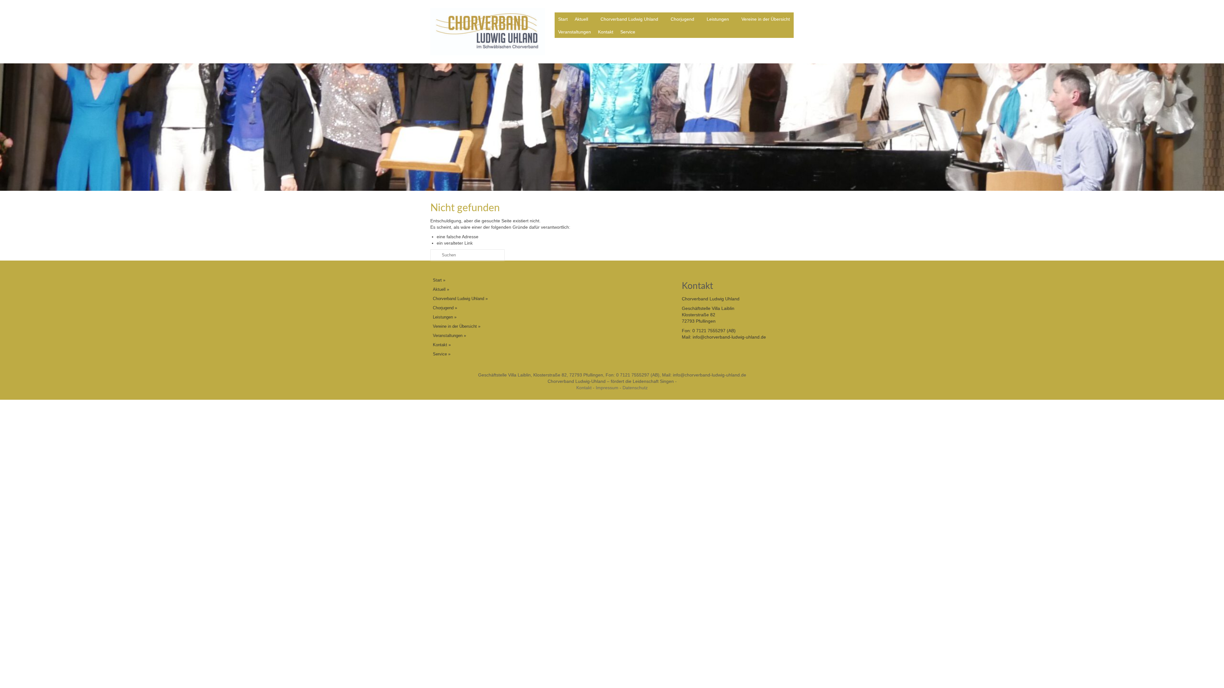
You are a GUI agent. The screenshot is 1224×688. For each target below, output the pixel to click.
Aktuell (581, 19)
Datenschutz (635, 387)
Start (563, 19)
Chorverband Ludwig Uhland (629, 19)
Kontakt (605, 31)
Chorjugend (682, 19)
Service (627, 31)
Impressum (607, 387)
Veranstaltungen (574, 31)
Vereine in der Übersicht (765, 19)
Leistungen (718, 19)
